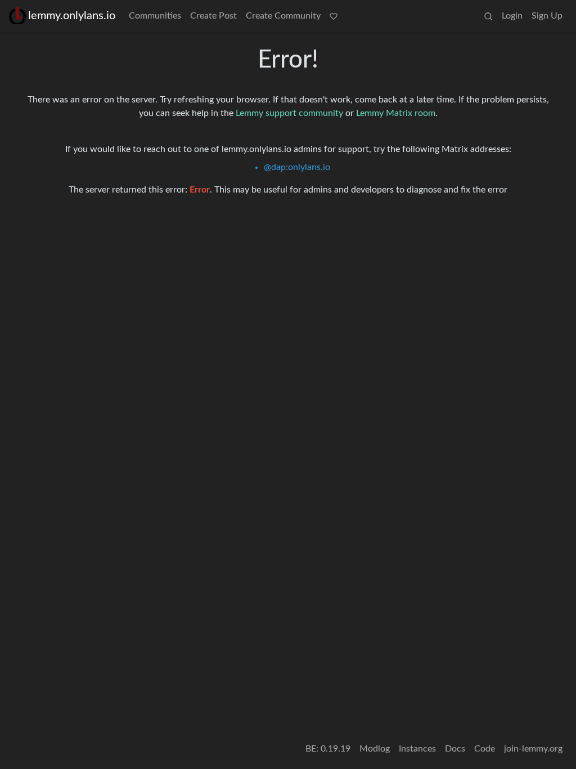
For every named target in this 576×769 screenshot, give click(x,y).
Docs (455, 748)
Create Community (283, 15)
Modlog (374, 748)
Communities (155, 15)
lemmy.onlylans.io (71, 15)
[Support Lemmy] (333, 16)
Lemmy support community (289, 113)
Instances (417, 748)
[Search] (488, 16)
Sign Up (547, 15)
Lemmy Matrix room (395, 113)
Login (512, 15)
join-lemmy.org (533, 748)
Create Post (213, 15)
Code (484, 748)
